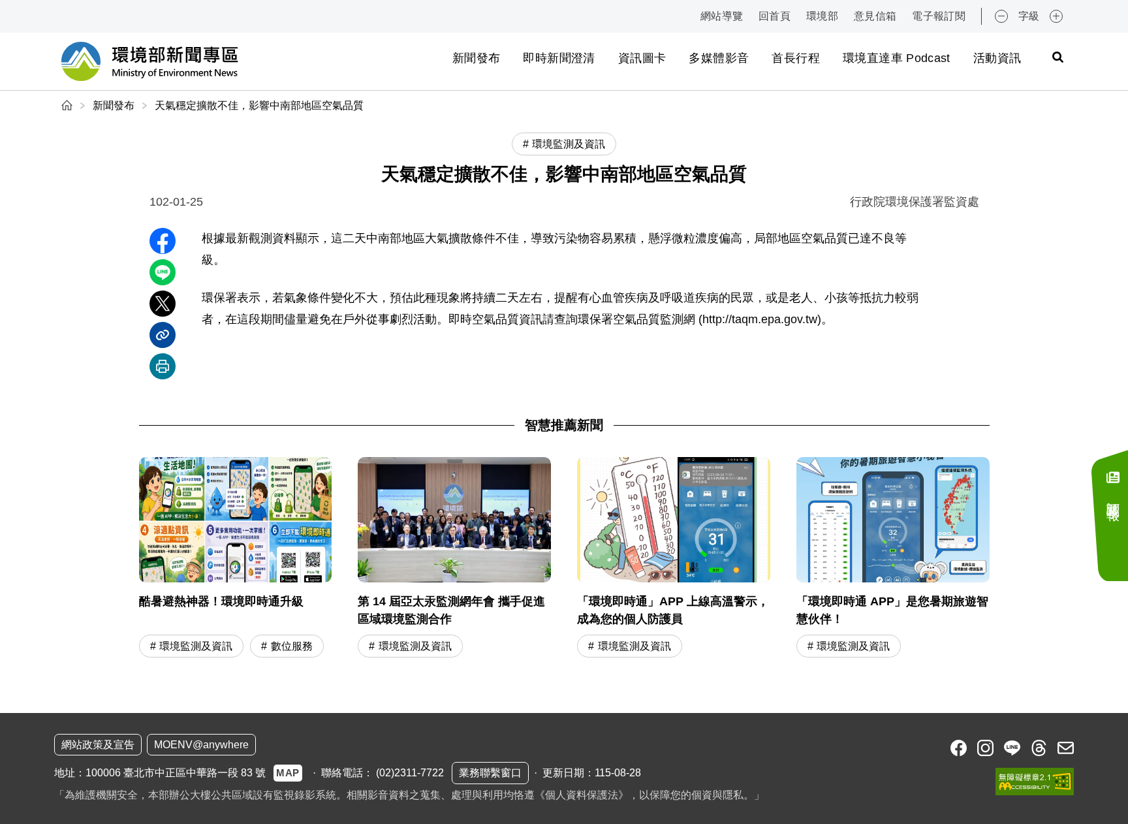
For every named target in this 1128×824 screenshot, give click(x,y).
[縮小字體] (1001, 16)
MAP (288, 772)
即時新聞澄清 (559, 58)
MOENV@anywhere (201, 744)
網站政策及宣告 (97, 744)
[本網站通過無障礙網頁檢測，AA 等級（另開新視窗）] (1034, 782)
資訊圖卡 (642, 58)
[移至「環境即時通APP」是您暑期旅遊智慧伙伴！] (893, 558)
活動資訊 (997, 58)
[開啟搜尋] (1057, 56)
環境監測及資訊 (195, 646)
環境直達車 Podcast (896, 58)
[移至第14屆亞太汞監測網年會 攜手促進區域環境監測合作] (454, 558)
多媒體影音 (719, 58)
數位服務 (292, 646)
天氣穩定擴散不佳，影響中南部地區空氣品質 (259, 105)
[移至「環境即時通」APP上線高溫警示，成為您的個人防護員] (673, 558)
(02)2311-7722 (410, 772)
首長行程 (795, 58)
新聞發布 (476, 58)
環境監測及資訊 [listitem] (568, 144)
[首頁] (68, 105)
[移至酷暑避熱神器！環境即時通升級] (235, 558)
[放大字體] (1056, 16)
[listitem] (958, 748)
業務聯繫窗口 (490, 772)
